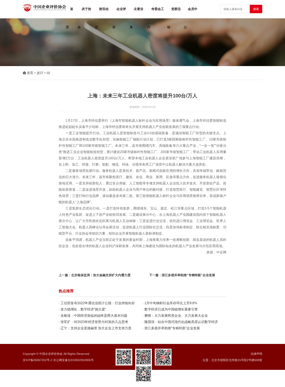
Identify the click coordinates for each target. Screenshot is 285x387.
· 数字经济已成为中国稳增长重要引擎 (170, 309)
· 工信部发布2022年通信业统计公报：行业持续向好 (97, 303)
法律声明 (256, 353)
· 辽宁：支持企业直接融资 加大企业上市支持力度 (95, 328)
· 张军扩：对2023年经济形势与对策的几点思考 (93, 322)
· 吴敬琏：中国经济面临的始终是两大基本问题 (93, 315)
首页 (30, 73)
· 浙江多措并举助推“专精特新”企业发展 (171, 328)
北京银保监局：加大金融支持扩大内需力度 (101, 275)
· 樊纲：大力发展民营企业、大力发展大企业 (175, 315)
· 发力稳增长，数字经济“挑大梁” (82, 309)
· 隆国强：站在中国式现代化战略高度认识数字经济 (180, 322)
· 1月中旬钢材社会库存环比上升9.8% (169, 303)
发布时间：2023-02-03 (142, 107)
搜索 (256, 9)
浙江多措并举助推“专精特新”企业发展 (188, 275)
